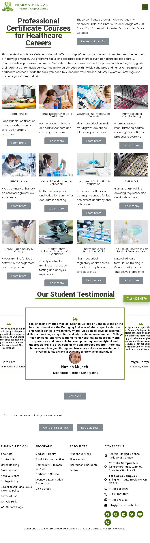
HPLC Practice (19, 181)
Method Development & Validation (56, 183)
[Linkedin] (124, 514)
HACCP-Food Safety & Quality (19, 250)
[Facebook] (107, 514)
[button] (145, 7)
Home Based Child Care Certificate (56, 115)
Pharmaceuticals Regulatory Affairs (93, 250)
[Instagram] (115, 514)
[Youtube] (140, 514)
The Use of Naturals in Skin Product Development (131, 250)
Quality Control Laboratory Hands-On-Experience (56, 251)
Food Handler (19, 114)
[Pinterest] (107, 522)
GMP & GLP (131, 181)
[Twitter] (132, 514)
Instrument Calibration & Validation (94, 183)
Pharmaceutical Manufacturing (131, 115)
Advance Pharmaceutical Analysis (93, 115)
